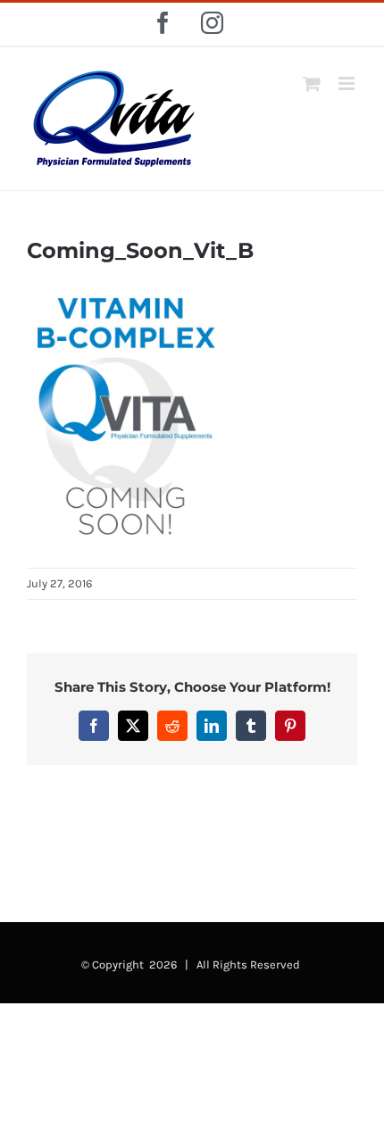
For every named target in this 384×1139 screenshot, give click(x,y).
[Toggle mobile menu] (347, 83)
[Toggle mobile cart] (312, 83)
